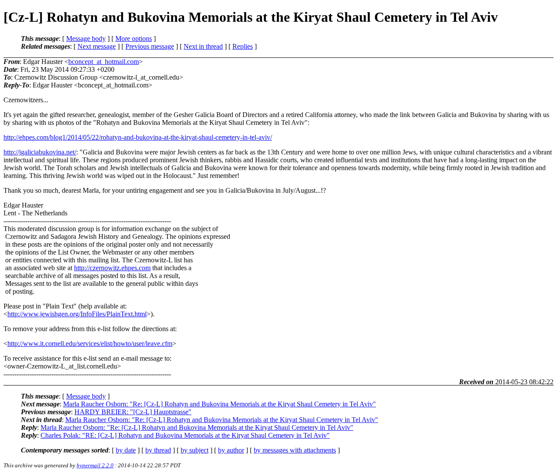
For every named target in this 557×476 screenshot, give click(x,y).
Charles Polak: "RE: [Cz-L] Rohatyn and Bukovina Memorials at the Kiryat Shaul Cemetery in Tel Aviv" (185, 435)
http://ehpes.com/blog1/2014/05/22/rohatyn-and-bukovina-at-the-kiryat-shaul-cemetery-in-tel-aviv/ (137, 137)
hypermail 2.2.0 (95, 465)
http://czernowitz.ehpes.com (112, 268)
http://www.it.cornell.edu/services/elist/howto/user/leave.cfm (89, 343)
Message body (86, 38)
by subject (194, 450)
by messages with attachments (295, 450)
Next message (96, 46)
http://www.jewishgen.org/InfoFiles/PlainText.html (77, 314)
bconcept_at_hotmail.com (103, 61)
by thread (158, 450)
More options (133, 38)
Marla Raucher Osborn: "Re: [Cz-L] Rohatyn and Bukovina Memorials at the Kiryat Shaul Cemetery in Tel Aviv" (219, 404)
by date (126, 450)
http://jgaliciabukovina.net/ (39, 152)
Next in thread (203, 46)
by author (231, 450)
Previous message (149, 46)
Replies (242, 46)
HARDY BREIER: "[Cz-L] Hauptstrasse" (132, 412)
